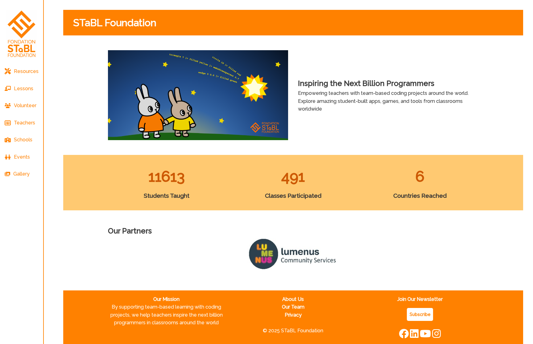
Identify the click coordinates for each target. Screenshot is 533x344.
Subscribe (420, 314)
